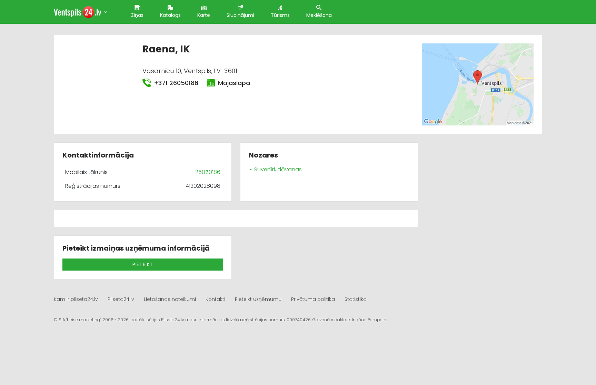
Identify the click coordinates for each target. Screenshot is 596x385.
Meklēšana (319, 15)
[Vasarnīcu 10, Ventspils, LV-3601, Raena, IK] (477, 84)
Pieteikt (142, 264)
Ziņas (137, 15)
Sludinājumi (240, 15)
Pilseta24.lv (121, 299)
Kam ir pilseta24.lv (76, 299)
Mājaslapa (234, 83)
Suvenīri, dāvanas (278, 169)
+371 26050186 (176, 83)
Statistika (356, 299)
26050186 (207, 172)
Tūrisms (280, 15)
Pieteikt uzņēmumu (258, 299)
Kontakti (215, 299)
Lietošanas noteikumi (170, 299)
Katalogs (170, 15)
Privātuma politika (313, 299)
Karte (203, 15)
